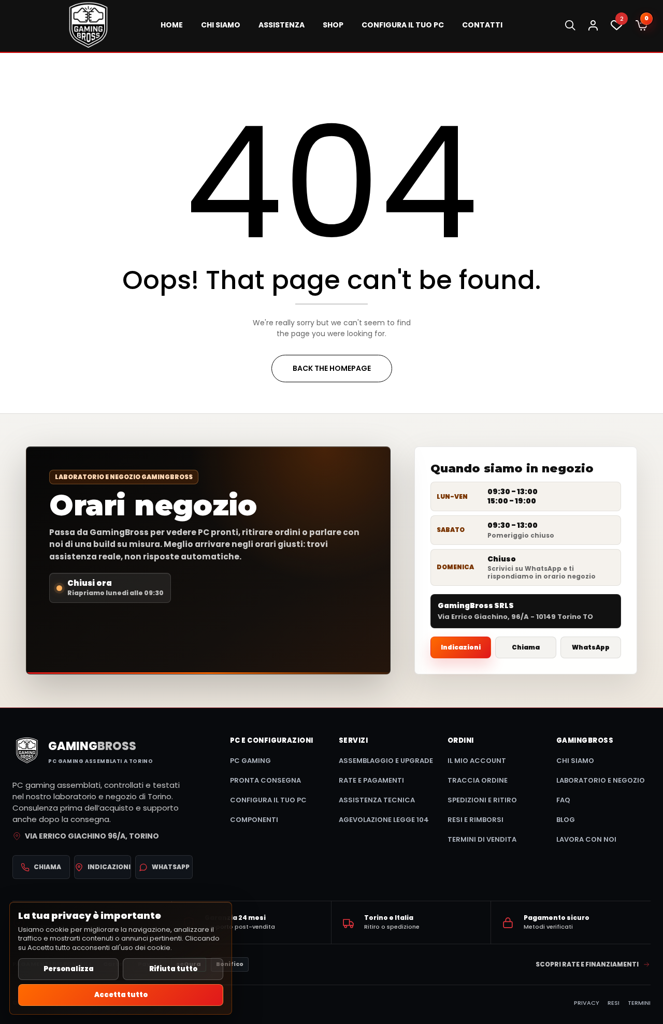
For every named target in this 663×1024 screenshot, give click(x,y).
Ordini (461, 740)
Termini (639, 1003)
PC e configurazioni (271, 740)
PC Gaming (250, 761)
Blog (565, 820)
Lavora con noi (586, 839)
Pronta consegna (265, 780)
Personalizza (69, 969)
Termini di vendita (482, 839)
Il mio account (477, 761)
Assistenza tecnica (377, 800)
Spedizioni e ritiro (482, 800)
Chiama (526, 647)
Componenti (254, 820)
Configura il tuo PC (268, 800)
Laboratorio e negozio (600, 780)
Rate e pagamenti (371, 780)
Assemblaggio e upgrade (386, 761)
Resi (613, 1003)
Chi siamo (575, 761)
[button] (641, 26)
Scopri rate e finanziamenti (587, 964)
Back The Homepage (332, 368)
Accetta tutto (121, 995)
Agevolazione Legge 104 (384, 820)
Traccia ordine (478, 780)
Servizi (353, 740)
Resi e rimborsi (475, 820)
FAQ (563, 800)
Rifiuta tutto (173, 969)
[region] (120, 958)
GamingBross (584, 740)
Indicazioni (461, 647)
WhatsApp (591, 647)
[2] (617, 28)
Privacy (586, 1003)
